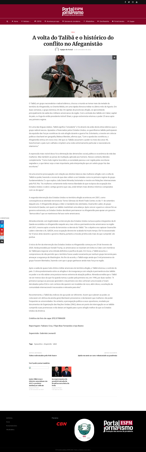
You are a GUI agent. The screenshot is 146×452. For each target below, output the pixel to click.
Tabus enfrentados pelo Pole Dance (43, 356)
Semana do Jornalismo (71, 21)
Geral (73, 32)
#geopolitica (38, 344)
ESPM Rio (9, 418)
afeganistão (48, 344)
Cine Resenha (103, 21)
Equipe (131, 21)
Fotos (8, 422)
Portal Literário (118, 21)
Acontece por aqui (52, 21)
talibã (55, 344)
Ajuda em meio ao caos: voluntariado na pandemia (97, 356)
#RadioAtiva (88, 21)
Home (15, 21)
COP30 (37, 21)
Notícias (25, 21)
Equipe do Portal (66, 50)
